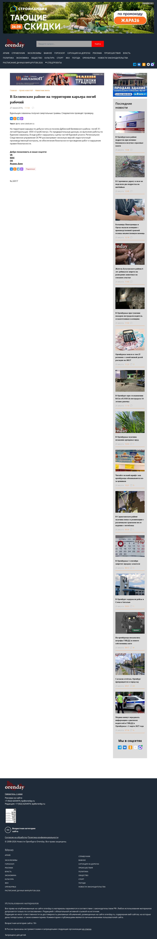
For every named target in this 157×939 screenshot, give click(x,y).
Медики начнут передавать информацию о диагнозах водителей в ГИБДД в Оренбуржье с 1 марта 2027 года (129, 721)
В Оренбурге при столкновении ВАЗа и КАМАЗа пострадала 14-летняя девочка (129, 398)
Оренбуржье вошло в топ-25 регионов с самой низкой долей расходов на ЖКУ (129, 357)
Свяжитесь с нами (14, 794)
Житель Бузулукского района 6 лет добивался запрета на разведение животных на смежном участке (129, 273)
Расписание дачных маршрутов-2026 (23, 62)
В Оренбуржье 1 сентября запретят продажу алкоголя (127, 562)
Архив (6, 53)
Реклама (97, 53)
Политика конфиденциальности (43, 837)
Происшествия (112, 53)
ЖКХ (68, 58)
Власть (126, 53)
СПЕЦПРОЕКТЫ (54, 62)
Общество (36, 58)
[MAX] (21, 118)
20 (134, 686)
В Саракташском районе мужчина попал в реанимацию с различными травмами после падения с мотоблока (129, 521)
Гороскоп (59, 53)
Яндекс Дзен (16, 163)
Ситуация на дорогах (78, 53)
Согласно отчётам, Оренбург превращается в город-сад (128, 680)
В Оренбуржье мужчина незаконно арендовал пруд (127, 438)
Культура (49, 58)
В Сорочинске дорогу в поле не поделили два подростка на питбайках (129, 184)
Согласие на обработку (16, 837)
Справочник (18, 53)
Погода (76, 58)
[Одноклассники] (14, 118)
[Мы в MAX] (152, 64)
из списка (86, 929)
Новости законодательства (113, 58)
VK (11, 154)
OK (11, 160)
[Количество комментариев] (133, 150)
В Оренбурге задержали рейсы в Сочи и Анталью (129, 600)
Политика (8, 58)
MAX (12, 157)
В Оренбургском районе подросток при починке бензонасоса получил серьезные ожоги (129, 141)
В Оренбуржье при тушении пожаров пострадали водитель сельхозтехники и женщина (128, 315)
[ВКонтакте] (11, 118)
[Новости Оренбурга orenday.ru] (15, 44)
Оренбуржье (89, 58)
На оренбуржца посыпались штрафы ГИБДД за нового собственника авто (127, 640)
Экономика (22, 58)
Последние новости (123, 105)
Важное (48, 53)
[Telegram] (18, 118)
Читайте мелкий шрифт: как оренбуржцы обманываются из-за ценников (129, 478)
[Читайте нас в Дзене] (148, 64)
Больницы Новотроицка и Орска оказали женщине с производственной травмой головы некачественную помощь (129, 229)
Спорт (60, 58)
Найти (98, 44)
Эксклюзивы (34, 53)
